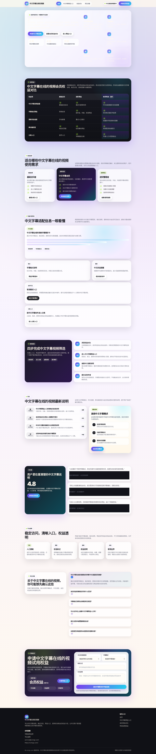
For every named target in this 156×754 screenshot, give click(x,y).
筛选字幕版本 (33, 276)
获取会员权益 (33, 496)
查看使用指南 (106, 197)
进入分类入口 (33, 321)
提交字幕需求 (33, 298)
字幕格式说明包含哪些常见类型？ (81, 601)
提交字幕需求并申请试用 (101, 687)
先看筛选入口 (63, 681)
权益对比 (79, 3)
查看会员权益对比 (52, 34)
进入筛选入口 (67, 34)
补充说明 (80, 672)
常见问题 (87, 3)
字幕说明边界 (29, 734)
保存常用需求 (97, 449)
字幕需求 (105, 655)
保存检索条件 (100, 276)
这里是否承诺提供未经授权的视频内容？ (84, 631)
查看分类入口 (33, 197)
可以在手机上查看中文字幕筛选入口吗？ (84, 611)
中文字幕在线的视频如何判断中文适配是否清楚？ (86, 575)
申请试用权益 (125, 3)
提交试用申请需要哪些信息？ (80, 621)
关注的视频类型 (82, 655)
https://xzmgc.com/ (31, 743)
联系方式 (80, 663)
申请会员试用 (65, 196)
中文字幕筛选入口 (68, 3)
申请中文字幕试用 (35, 34)
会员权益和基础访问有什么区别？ (81, 591)
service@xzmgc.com (32, 740)
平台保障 (28, 737)
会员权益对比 (124, 723)
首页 (59, 3)
